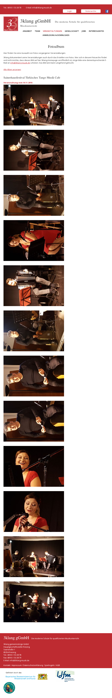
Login (69, 11)
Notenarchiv (90, 11)
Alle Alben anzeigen (12, 69)
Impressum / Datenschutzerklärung (27, 665)
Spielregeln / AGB (52, 665)
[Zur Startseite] (11, 23)
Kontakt (7, 665)
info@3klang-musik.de (42, 7)
